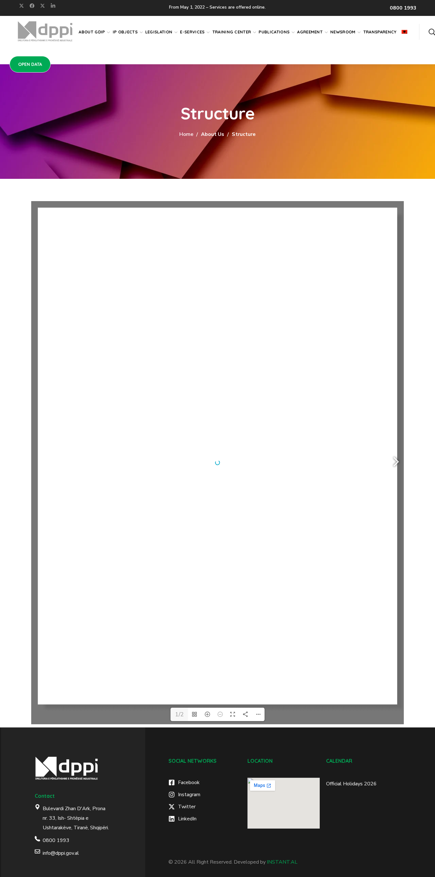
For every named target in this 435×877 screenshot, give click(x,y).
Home (186, 134)
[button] (432, 32)
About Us (212, 134)
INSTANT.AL (282, 862)
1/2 (179, 714)
